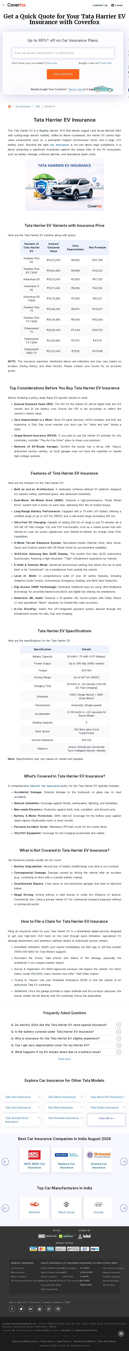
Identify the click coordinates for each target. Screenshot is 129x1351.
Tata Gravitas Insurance (63, 1118)
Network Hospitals (112, 1272)
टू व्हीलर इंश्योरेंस (86, 1272)
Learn (11, 1302)
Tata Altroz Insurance (62, 1097)
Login (118, 5)
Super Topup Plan (49, 1289)
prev (5, 1161)
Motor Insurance (18, 1276)
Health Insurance (51, 1263)
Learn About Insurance (113, 1268)
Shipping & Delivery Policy (24, 1341)
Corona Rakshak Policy (52, 1280)
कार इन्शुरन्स (85, 1268)
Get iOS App (109, 1285)
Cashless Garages (111, 1276)
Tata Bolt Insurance (60, 1107)
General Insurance (22, 1263)
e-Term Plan (67, 1276)
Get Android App (111, 1280)
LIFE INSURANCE (71, 1263)
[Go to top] (121, 1334)
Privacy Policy (47, 1341)
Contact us (100, 5)
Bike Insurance (17, 1272)
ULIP (64, 1272)
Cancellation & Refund (83, 1341)
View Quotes (63, 74)
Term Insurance (69, 1268)
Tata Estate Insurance (104, 1107)
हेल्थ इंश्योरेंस (85, 1280)
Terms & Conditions (107, 1341)
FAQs (67, 1302)
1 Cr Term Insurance (71, 1280)
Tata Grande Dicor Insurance (17, 1119)
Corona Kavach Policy (51, 1285)
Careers (47, 1302)
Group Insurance (48, 1276)
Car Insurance (17, 1268)
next (123, 1161)
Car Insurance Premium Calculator (27, 1280)
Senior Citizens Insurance (52, 1272)
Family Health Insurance (52, 1268)
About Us (22, 1302)
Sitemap (58, 1302)
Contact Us (35, 1302)
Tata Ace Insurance (17, 1097)
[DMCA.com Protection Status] (47, 1236)
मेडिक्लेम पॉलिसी (86, 1285)
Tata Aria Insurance (18, 1107)
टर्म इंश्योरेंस (84, 1276)
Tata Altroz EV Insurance (106, 1097)
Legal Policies (63, 1341)
